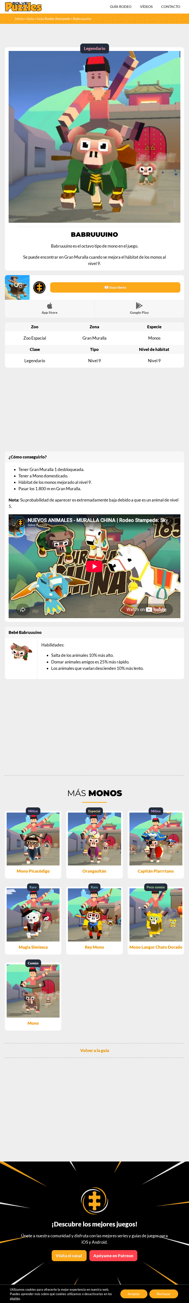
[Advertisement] (94, 409)
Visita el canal (69, 1255)
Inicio (19, 18)
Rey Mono (94, 947)
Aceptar (134, 1294)
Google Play (139, 312)
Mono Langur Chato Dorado (155, 947)
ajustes (15, 1298)
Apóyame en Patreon (113, 1255)
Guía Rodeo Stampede (53, 18)
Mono (33, 1023)
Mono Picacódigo (33, 871)
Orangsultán (94, 871)
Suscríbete (117, 287)
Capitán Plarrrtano (156, 871)
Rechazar (164, 1294)
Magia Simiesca (33, 947)
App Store (50, 312)
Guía (30, 18)
